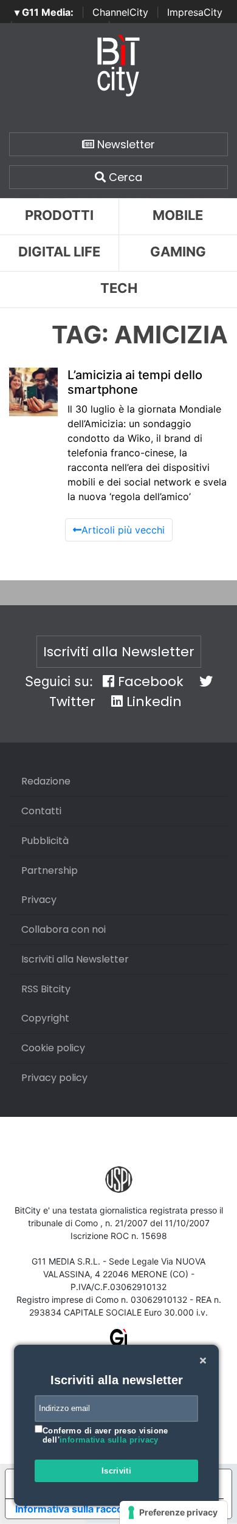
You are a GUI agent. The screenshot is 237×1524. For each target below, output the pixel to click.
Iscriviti (116, 1470)
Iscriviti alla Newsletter (118, 651)
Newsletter (124, 144)
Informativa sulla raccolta (74, 1509)
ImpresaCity (194, 12)
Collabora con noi (63, 929)
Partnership (49, 870)
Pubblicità (45, 841)
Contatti (41, 811)
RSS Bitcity (45, 989)
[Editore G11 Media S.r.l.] (119, 1341)
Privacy (39, 900)
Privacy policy (54, 1078)
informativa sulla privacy (109, 1439)
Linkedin (152, 701)
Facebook (149, 681)
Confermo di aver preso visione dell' (105, 1435)
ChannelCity (120, 12)
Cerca (124, 177)
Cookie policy (53, 1048)
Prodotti (59, 215)
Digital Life (59, 251)
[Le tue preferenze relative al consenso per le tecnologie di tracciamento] (173, 1512)
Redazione (45, 781)
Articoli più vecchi (123, 530)
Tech (118, 288)
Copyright (45, 1018)
